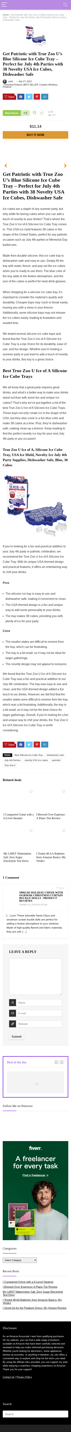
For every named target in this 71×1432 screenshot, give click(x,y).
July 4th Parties (12, 760)
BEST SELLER (30, 84)
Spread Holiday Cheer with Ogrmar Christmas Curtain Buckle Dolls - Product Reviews (41, 896)
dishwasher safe (55, 755)
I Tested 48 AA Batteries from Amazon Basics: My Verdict (51, 857)
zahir (10, 81)
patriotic (56, 760)
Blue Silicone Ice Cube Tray (29, 755)
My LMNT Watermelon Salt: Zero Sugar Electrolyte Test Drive (17, 857)
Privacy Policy (24, 1377)
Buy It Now (35, 134)
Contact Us (9, 1377)
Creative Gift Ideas (48, 84)
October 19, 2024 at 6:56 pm (33, 904)
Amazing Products (13, 84)
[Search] (65, 5)
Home (6, 15)
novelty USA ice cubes (36, 760)
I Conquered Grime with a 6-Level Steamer (28, 1281)
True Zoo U (9, 765)
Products (7, 87)
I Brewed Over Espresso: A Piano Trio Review (30, 1286)
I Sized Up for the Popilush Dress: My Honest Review (34, 1307)
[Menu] (4, 5)
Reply (61, 888)
